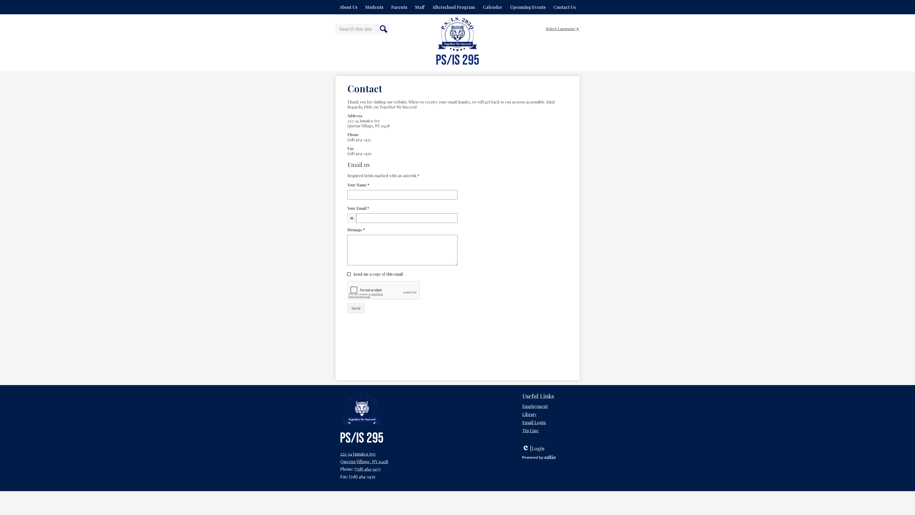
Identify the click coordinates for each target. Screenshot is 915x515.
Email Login (534, 422)
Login (535, 448)
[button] (348, 7)
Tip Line (530, 430)
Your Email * (358, 208)
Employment (535, 406)
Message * (356, 229)
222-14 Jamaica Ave (358, 454)
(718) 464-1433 (368, 469)
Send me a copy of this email (378, 274)
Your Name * (358, 184)
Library (529, 414)
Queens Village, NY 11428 (364, 461)
